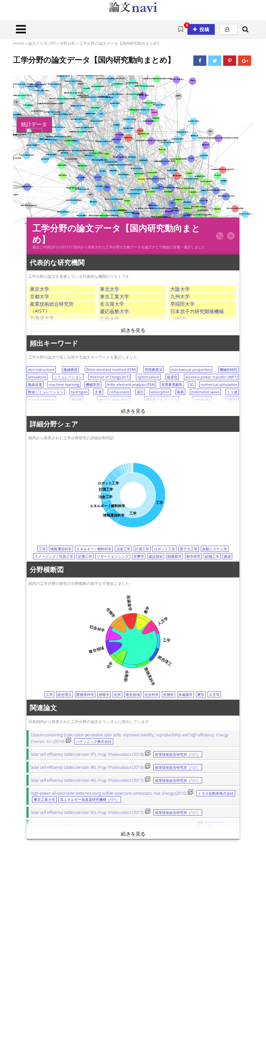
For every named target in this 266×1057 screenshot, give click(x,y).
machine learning (64, 384)
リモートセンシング (113, 556)
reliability (202, 399)
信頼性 (232, 399)
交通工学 (85, 556)
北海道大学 (42, 318)
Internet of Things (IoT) (109, 376)
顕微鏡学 (174, 556)
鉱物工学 (212, 556)
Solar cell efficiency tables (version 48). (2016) (86, 767)
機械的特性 (228, 369)
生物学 (168, 694)
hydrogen (79, 391)
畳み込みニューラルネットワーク (129, 406)
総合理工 (64, 694)
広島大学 (109, 318)
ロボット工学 (164, 548)
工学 (42, 548)
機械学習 (93, 384)
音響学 (138, 556)
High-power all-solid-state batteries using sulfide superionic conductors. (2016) (108, 793)
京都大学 (39, 296)
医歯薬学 (185, 694)
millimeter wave (205, 391)
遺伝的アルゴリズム (162, 399)
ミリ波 (232, 391)
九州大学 (180, 296)
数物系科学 (85, 694)
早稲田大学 (182, 304)
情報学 (104, 694)
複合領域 (133, 694)
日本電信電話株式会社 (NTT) (202, 325)
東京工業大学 (114, 296)
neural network (41, 399)
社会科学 (151, 694)
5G (191, 384)
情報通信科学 (61, 548)
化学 (117, 694)
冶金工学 (123, 548)
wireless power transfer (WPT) (211, 376)
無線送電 (35, 384)
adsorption (160, 391)
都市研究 (193, 556)
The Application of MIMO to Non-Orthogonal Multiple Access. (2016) (113, 825)
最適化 (172, 376)
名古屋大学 (112, 304)
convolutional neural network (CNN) (59, 406)
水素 (98, 391)
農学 (200, 694)
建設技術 (156, 556)
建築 (227, 556)
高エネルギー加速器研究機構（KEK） (89, 799)
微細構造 (70, 369)
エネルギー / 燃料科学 (94, 548)
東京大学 (39, 289)
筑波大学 (39, 325)
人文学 (214, 694)
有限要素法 (154, 369)
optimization (148, 376)
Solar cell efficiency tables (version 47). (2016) (86, 754)
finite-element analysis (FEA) (130, 384)
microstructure (41, 369)
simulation (37, 376)
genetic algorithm (113, 399)
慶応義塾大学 (114, 311)
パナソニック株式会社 (94, 741)
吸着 (180, 391)
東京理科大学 (114, 326)
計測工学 (142, 548)
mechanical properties (191, 369)
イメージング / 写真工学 (53, 556)
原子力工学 (189, 548)
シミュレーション (68, 376)
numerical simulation (218, 384)
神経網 (76, 399)
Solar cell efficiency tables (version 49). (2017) (86, 780)
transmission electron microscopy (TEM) (202, 406)
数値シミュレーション (46, 391)
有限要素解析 (172, 384)
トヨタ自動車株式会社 (216, 793)
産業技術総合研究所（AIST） (177, 754)
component (119, 391)
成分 (140, 391)
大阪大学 (180, 289)
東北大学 (109, 289)
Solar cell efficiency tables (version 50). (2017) (86, 812)
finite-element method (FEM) (111, 369)
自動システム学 (214, 548)
